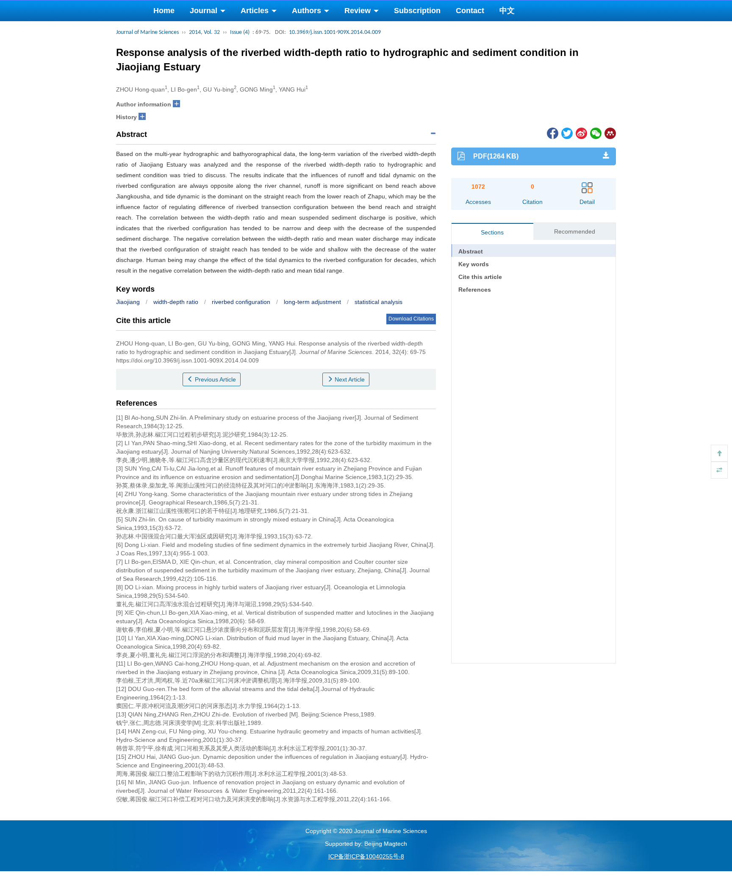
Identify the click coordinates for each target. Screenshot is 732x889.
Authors (307, 10)
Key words (473, 264)
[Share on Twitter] (566, 132)
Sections (492, 232)
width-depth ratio (175, 301)
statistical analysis (378, 301)
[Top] (719, 453)
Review (358, 10)
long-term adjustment (312, 301)
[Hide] (719, 470)
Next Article (349, 379)
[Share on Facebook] (552, 132)
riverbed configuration (241, 301)
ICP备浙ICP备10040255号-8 (366, 856)
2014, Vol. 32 (204, 32)
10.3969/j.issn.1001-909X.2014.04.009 (335, 32)
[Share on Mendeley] (609, 132)
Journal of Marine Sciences (147, 32)
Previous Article (214, 379)
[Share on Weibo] (580, 132)
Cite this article (480, 276)
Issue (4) (240, 32)
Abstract (470, 251)
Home (164, 10)
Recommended (574, 231)
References (474, 289)
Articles (256, 10)
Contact (470, 10)
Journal (204, 10)
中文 (507, 10)
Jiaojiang (128, 301)
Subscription (417, 10)
